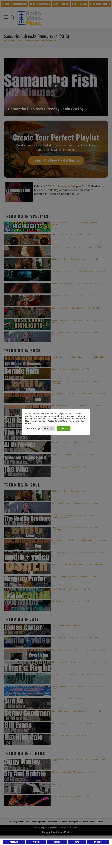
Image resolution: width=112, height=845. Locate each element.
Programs (14, 842)
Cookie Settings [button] (33, 428)
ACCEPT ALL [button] (64, 428)
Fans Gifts (98, 842)
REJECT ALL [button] (49, 428)
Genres (57, 842)
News (77, 842)
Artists (36, 842)
